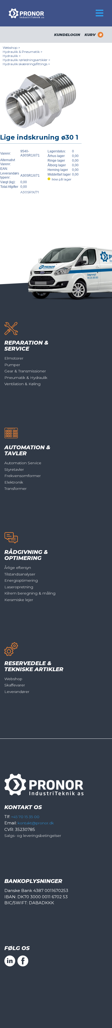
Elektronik (13, 482)
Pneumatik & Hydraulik (25, 377)
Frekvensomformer (22, 476)
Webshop (13, 679)
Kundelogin (67, 34)
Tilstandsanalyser (19, 574)
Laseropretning (18, 587)
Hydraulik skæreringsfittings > (26, 64)
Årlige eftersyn (17, 567)
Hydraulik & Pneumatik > (22, 52)
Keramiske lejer (18, 600)
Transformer (15, 488)
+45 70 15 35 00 (25, 817)
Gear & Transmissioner (25, 371)
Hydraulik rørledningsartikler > (26, 60)
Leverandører (16, 691)
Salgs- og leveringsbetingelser (32, 835)
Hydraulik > (12, 56)
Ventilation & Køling (22, 384)
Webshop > (11, 48)
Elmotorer (13, 358)
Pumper (12, 365)
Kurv (93, 34)
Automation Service (22, 463)
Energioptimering (21, 580)
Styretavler (14, 469)
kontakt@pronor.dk (36, 823)
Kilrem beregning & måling (29, 593)
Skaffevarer (14, 685)
